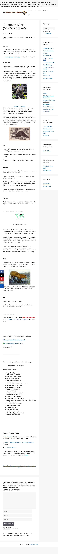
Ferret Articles (47, 170)
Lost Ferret (46, 75)
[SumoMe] (2, 286)
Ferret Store (37, 10)
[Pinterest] (2, 279)
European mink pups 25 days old (13, 343)
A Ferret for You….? (48, 48)
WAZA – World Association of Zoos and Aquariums (19, 442)
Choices (45, 53)
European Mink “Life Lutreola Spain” (14, 340)
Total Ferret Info (47, 126)
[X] (2, 275)
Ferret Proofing (47, 65)
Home (30, 10)
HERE (26, 455)
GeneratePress (34, 544)
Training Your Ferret (49, 62)
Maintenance (47, 55)
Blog (30, 15)
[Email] (2, 282)
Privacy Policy (47, 186)
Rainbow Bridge (47, 78)
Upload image (7, 527)
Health (45, 93)
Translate (48, 33)
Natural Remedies (48, 107)
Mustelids (46, 135)
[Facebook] (2, 271)
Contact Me (46, 10)
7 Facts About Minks (10, 447)
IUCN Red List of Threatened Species (17, 319)
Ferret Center (8, 437)
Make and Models (48, 51)
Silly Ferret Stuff (47, 129)
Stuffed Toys (47, 151)
